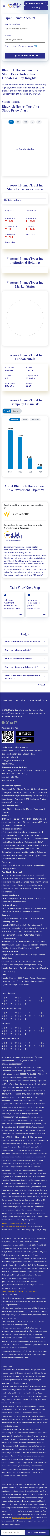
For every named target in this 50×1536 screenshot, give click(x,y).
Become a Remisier (31, 911)
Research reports (9, 898)
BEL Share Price (8, 892)
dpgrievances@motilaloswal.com (16, 1226)
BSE (3, 961)
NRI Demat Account (39, 789)
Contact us (7, 918)
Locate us (24, 918)
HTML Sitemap (22, 984)
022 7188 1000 (8, 780)
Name (8, 35)
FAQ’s (15, 918)
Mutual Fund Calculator (13, 842)
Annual (7, 411)
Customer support (38, 918)
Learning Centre (25, 898)
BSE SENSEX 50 (20, 825)
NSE (7, 961)
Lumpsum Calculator (21, 839)
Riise (43, 865)
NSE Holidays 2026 (9, 941)
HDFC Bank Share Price (12, 875)
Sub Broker (6, 931)
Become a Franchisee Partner (32, 908)
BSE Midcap (7, 822)
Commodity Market (23, 809)
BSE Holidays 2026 (26, 941)
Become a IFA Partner (11, 911)
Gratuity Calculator (11, 848)
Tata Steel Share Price (33, 875)
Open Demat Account (34, 3)
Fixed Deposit (7, 799)
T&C (35, 46)
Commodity (28, 931)
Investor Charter (9, 978)
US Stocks (33, 792)
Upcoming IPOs (8, 789)
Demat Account (35, 925)
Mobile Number (12, 24)
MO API (37, 865)
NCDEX (18, 961)
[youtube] (11, 723)
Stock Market (20, 925)
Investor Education (10, 968)
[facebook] (3, 723)
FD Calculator (21, 832)
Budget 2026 (7, 925)
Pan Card (10, 955)
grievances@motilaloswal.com (15, 1223)
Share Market (7, 809)
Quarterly (16, 411)
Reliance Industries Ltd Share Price (30, 888)
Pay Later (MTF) (22, 799)
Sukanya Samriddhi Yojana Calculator (29, 852)
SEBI (12, 961)
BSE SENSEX (15, 819)
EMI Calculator (31, 842)
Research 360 (8, 865)
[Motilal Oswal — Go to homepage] (12, 5)
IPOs (21, 928)
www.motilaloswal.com (21, 1517)
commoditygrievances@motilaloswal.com (19, 1291)
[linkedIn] (15, 723)
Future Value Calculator (37, 845)
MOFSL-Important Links (33, 961)
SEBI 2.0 (15, 981)
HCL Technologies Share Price (20, 885)
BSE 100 (9, 825)
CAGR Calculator (40, 839)
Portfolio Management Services (32, 795)
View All (41, 685)
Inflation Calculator (10, 855)
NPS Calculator (26, 855)
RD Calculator (35, 832)
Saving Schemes (37, 955)
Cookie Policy (36, 964)
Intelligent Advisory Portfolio (15, 792)
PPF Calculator (27, 848)
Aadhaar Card (22, 955)
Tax (3, 955)
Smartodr (6, 981)
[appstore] (25, 733)
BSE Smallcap (39, 819)
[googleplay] (25, 739)
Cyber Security (8, 984)
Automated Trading (33, 935)
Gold (15, 931)
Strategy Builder (9, 868)
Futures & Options (10, 928)
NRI (20, 931)
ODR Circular (25, 981)
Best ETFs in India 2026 (29, 948)
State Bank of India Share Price (15, 878)
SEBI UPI (35, 8)
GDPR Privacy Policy (26, 978)
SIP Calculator (8, 832)
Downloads (41, 978)
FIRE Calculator (19, 858)
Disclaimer (24, 964)
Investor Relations (10, 964)
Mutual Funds (23, 789)
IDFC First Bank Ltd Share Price (20, 882)
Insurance (18, 802)
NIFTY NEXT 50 (19, 822)
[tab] (11, 122)
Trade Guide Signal (23, 865)
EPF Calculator (18, 845)
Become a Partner (10, 908)
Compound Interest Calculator (15, 835)
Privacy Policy (38, 981)
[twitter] (7, 723)
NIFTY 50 (5, 819)
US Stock (42, 928)
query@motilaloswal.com (13, 760)
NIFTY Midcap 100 (34, 822)
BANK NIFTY (26, 819)
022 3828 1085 (8, 764)
